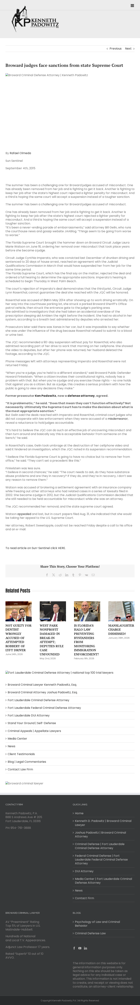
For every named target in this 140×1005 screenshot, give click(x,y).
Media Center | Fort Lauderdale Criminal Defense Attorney (103, 881)
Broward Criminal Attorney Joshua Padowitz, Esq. (42, 692)
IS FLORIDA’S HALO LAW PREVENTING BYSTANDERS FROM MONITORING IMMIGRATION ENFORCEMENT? (86, 639)
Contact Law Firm (20, 769)
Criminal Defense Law (90, 933)
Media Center (17, 738)
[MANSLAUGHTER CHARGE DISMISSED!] (121, 604)
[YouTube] (79, 948)
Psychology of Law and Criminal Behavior (97, 924)
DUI (46, 300)
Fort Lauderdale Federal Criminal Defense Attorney (44, 708)
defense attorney (81, 396)
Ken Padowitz (45, 396)
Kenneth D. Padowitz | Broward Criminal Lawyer (103, 823)
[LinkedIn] (85, 948)
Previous (116, 48)
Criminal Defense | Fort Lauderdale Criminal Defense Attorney (100, 846)
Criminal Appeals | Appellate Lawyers (34, 731)
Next (128, 48)
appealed (24, 514)
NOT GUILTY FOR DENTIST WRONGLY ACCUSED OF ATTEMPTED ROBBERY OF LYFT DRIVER (18, 637)
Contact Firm (84, 898)
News (11, 746)
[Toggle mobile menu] (133, 5)
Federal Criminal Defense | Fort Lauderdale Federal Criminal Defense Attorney (101, 859)
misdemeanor (118, 419)
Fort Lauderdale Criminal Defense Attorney (38, 700)
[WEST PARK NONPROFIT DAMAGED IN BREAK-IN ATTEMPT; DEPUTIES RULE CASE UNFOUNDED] (53, 604)
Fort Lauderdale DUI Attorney (29, 715)
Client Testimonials (21, 754)
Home (79, 813)
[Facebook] (74, 948)
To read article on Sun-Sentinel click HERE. (35, 548)
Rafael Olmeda (20, 153)
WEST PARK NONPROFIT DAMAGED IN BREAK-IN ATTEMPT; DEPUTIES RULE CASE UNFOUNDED (52, 639)
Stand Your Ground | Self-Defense (32, 723)
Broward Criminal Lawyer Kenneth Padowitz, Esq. (42, 685)
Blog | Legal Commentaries (27, 762)
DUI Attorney (84, 871)
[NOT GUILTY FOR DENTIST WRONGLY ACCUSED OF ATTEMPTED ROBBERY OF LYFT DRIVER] (18, 604)
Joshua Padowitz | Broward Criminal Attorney (100, 835)
